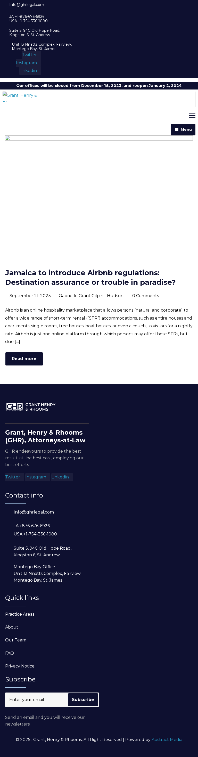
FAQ (9, 653)
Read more (24, 358)
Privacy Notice (20, 666)
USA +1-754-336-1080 (28, 21)
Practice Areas (19, 614)
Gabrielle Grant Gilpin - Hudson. (91, 295)
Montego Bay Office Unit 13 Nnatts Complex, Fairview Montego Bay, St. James (47, 573)
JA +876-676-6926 (32, 525)
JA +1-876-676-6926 (26, 16)
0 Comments (145, 295)
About (11, 627)
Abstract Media (167, 739)
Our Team (15, 640)
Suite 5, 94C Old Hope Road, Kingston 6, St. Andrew (34, 32)
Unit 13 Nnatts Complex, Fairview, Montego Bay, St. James (42, 46)
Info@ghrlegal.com (26, 5)
